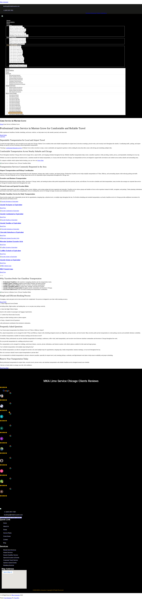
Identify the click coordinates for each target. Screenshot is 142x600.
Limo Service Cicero (15, 48)
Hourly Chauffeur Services (17, 28)
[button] (71, 330)
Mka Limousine (4, 2)
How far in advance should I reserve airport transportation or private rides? (19, 352)
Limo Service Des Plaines (16, 61)
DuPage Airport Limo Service (17, 39)
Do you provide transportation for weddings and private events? (16, 341)
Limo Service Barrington (16, 57)
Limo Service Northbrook (16, 60)
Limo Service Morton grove (17, 64)
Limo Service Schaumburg (17, 63)
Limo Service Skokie (15, 46)
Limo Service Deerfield (16, 55)
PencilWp (16, 598)
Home (8, 20)
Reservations (10, 22)
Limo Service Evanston (16, 54)
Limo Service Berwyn (15, 49)
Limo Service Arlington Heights (18, 66)
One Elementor (8, 598)
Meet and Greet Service (16, 27)
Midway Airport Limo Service (17, 42)
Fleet (8, 23)
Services (9, 25)
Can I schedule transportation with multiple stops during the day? (17, 347)
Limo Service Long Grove (17, 58)
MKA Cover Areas (11, 45)
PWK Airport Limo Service (17, 43)
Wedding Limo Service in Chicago (19, 35)
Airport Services (11, 37)
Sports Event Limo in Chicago (18, 34)
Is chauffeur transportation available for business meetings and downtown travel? (21, 335)
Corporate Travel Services (16, 32)
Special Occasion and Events (17, 31)
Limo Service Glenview (16, 52)
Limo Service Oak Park (16, 51)
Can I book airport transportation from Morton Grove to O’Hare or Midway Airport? (22, 330)
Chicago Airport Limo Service (17, 29)
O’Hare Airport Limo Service (17, 40)
